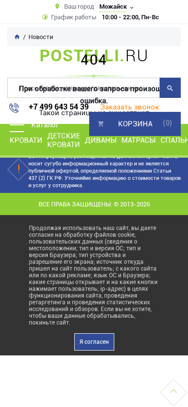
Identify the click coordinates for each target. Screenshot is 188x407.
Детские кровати (63, 140)
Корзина (135, 124)
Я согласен (94, 342)
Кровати (26, 140)
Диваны (101, 140)
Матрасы (138, 140)
